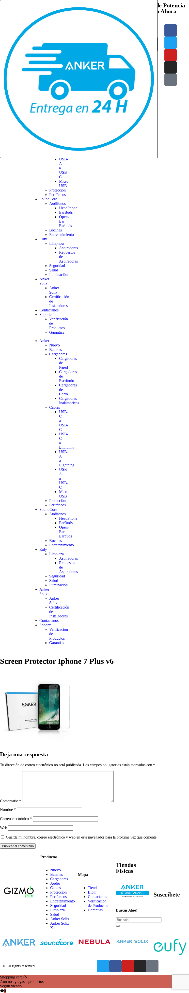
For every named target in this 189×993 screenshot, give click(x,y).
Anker (44, 341)
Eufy (43, 239)
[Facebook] (170, 30)
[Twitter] (170, 43)
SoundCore (48, 199)
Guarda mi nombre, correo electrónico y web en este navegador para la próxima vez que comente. (82, 837)
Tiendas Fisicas (126, 868)
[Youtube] (170, 55)
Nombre (8, 809)
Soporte (45, 314)
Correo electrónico (16, 819)
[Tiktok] (170, 80)
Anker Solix (44, 281)
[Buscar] (118, 926)
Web (3, 828)
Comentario (10, 801)
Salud (53, 270)
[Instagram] (170, 67)
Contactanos (49, 310)
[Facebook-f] (115, 966)
